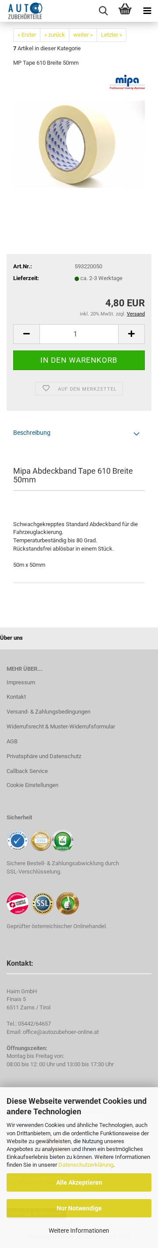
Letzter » (111, 34)
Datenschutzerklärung (85, 1164)
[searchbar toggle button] (103, 11)
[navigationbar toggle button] (147, 11)
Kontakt (16, 696)
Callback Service (27, 771)
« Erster (27, 34)
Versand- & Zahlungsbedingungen (48, 711)
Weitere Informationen (79, 1230)
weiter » (83, 34)
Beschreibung (31, 432)
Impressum (21, 682)
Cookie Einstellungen (32, 785)
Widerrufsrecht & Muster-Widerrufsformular (61, 726)
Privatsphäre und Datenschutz (44, 756)
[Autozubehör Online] (22, 11)
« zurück (54, 34)
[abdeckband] (79, 140)
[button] (26, 334)
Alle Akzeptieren (79, 1182)
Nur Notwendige (79, 1208)
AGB (12, 741)
